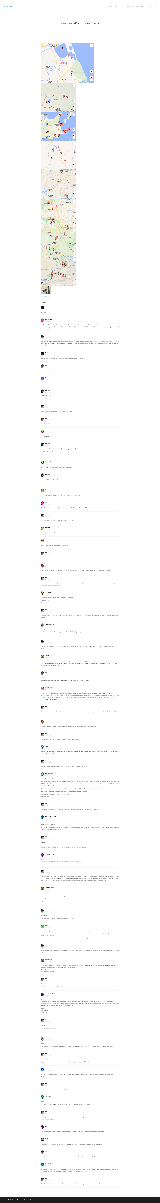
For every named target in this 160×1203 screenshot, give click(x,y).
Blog (116, 6)
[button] (71, 75)
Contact (149, 6)
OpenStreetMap (91, 82)
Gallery (122, 6)
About (142, 6)
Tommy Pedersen (49, 624)
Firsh (46, 307)
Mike (46, 926)
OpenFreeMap (85, 82)
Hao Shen (47, 353)
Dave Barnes (48, 960)
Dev (46, 336)
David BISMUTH (49, 994)
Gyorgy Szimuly (49, 773)
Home (110, 6)
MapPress (80, 82)
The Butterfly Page (132, 6)
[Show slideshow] (45, 297)
